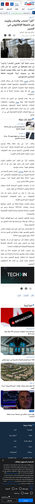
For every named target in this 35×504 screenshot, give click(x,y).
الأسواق (9, 8)
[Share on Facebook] (9, 35)
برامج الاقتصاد (12, 457)
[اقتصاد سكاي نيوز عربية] (27, 4)
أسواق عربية (12, 435)
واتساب (20, 171)
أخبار (15, 429)
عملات (30, 446)
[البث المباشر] (7, 4)
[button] (17, 4)
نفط (15, 440)
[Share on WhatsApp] (14, 35)
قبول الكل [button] (25, 500)
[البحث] (12, 4)
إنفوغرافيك (13, 452)
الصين (26, 81)
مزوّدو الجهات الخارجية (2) (12, 473)
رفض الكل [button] (9, 500)
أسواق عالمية (28, 440)
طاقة (30, 435)
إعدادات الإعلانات (11, 481)
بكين (32, 91)
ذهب (14, 446)
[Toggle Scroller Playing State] (33, 12)
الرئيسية (30, 8)
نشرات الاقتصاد (27, 457)
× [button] (3, 460)
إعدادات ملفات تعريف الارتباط (12, 483)
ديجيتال (30, 452)
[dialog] (17, 481)
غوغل (17, 101)
